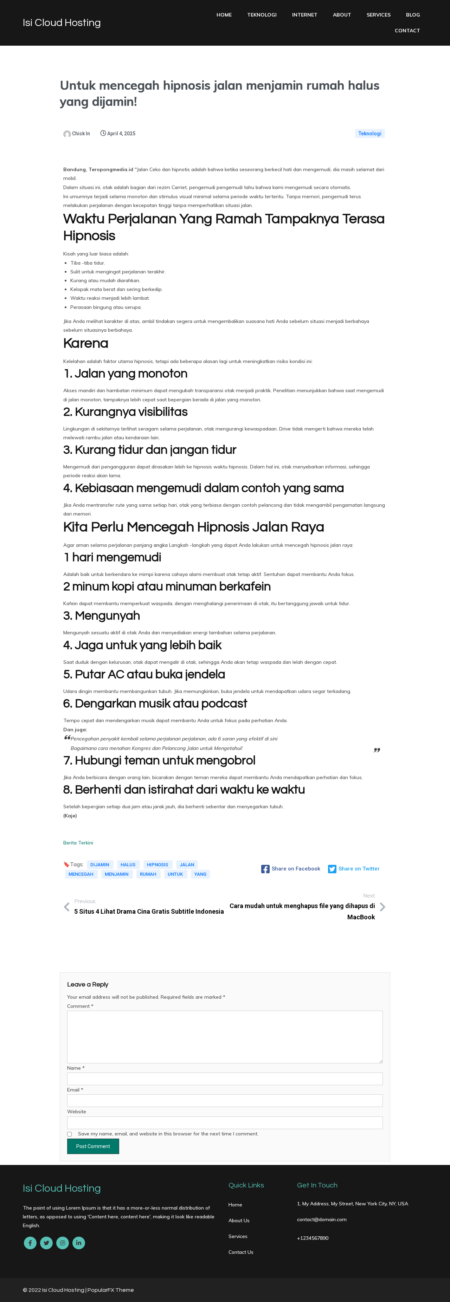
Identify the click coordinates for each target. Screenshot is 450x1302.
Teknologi (370, 133)
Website (76, 1111)
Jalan (187, 864)
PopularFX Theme (111, 1290)
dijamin (100, 864)
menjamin (117, 874)
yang (200, 874)
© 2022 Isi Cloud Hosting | (55, 1290)
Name (76, 1068)
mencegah (81, 874)
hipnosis (158, 864)
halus (128, 864)
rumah (148, 874)
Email (75, 1090)
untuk (176, 874)
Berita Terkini (78, 843)
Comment (80, 1006)
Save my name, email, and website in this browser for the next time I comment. (168, 1134)
